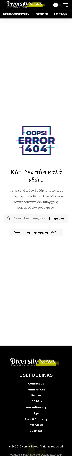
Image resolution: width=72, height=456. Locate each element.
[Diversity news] (25, 5)
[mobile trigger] (64, 5)
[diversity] (33, 362)
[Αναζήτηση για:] (30, 218)
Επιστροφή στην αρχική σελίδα (36, 232)
